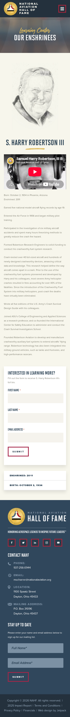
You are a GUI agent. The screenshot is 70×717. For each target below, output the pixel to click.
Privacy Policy (12, 710)
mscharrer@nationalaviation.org (32, 580)
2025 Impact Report (20, 706)
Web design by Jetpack (52, 710)
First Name (14, 390)
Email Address (16, 429)
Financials (29, 710)
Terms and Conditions (47, 706)
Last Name (14, 410)
